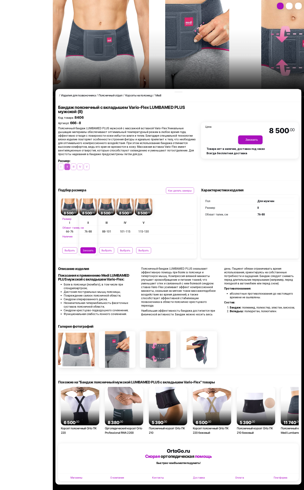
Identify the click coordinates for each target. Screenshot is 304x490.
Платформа (280, 477)
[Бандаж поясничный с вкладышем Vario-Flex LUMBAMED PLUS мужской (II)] (76, 349)
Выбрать (70, 250)
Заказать (88, 250)
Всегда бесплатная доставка (227, 153)
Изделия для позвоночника (78, 95)
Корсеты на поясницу (139, 95)
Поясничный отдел (110, 95)
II (67, 166)
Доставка (199, 477)
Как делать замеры (180, 190)
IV (80, 166)
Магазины (76, 477)
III (73, 166)
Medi (158, 95)
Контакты (158, 477)
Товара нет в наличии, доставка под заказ (236, 149)
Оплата (239, 477)
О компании (117, 477)
